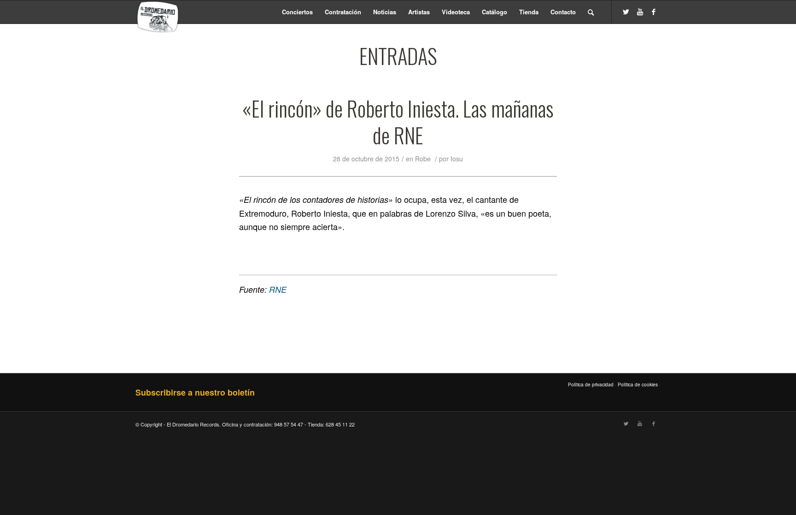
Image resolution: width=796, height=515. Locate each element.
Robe (423, 158)
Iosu (457, 158)
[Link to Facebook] (654, 11)
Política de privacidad (591, 384)
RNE (278, 289)
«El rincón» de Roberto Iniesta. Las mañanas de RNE (398, 122)
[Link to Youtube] (640, 11)
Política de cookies (638, 384)
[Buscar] (591, 12)
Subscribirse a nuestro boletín (195, 392)
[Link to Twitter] (626, 11)
